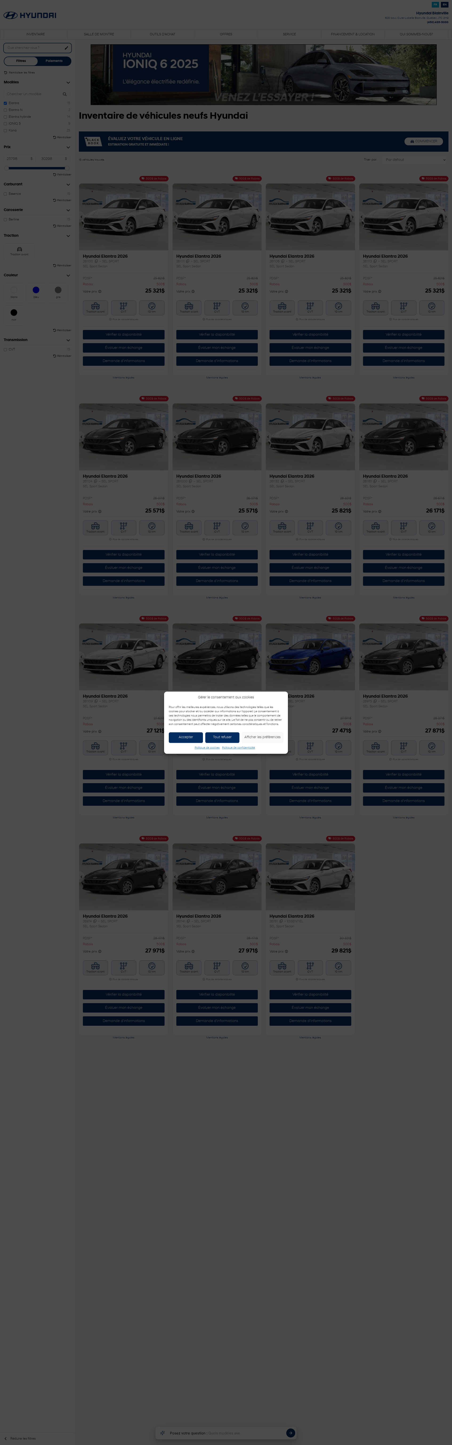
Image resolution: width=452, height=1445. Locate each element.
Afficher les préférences (262, 737)
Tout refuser (222, 737)
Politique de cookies (207, 747)
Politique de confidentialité (238, 747)
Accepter (186, 737)
